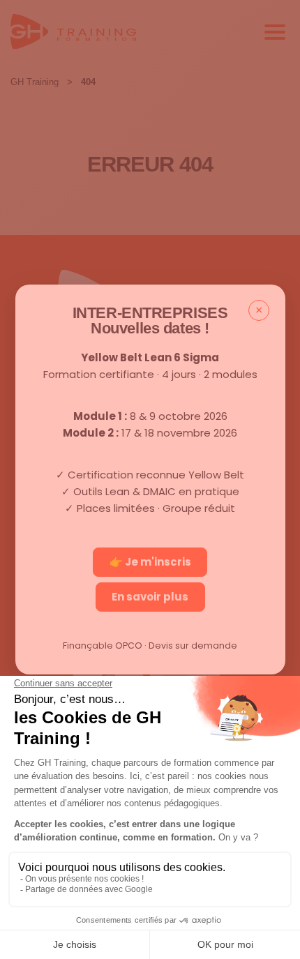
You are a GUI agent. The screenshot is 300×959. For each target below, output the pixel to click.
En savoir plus (150, 596)
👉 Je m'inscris (150, 561)
